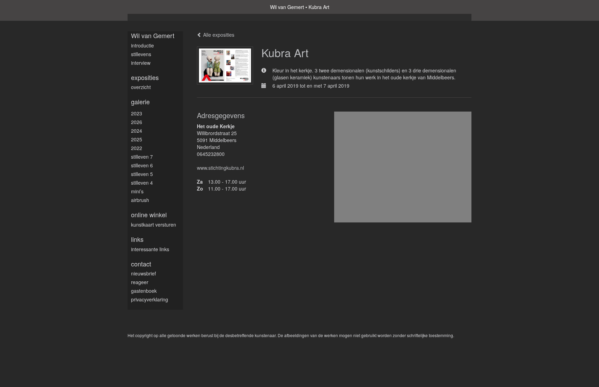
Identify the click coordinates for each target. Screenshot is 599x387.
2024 (136, 130)
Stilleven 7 (142, 156)
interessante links (150, 249)
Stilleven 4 (142, 182)
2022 (136, 147)
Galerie (140, 101)
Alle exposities (218, 34)
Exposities (145, 77)
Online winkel (149, 214)
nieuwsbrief (143, 273)
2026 (136, 121)
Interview (140, 62)
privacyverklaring (149, 299)
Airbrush (140, 199)
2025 (136, 139)
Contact (141, 264)
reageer (139, 282)
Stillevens (141, 54)
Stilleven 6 (142, 165)
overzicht (141, 86)
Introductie (142, 45)
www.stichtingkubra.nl (220, 167)
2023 (136, 113)
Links (137, 239)
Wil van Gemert (287, 6)
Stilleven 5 (142, 173)
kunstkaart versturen (153, 224)
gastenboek (144, 290)
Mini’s (137, 191)
